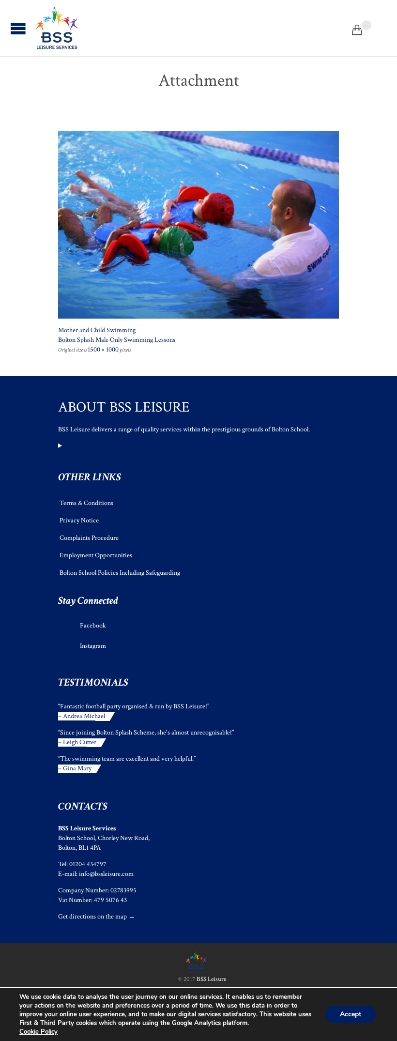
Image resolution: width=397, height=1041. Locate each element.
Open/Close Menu (18, 28)
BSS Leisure (211, 979)
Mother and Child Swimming (97, 330)
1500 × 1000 (103, 349)
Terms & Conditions (86, 503)
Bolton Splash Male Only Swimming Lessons (116, 340)
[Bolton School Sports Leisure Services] (57, 28)
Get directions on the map (92, 916)
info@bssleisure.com (106, 874)
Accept (350, 1014)
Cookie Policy (38, 1031)
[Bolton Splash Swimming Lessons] (198, 225)
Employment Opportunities (96, 555)
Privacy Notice (79, 520)
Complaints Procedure (89, 538)
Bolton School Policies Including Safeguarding (120, 572)
